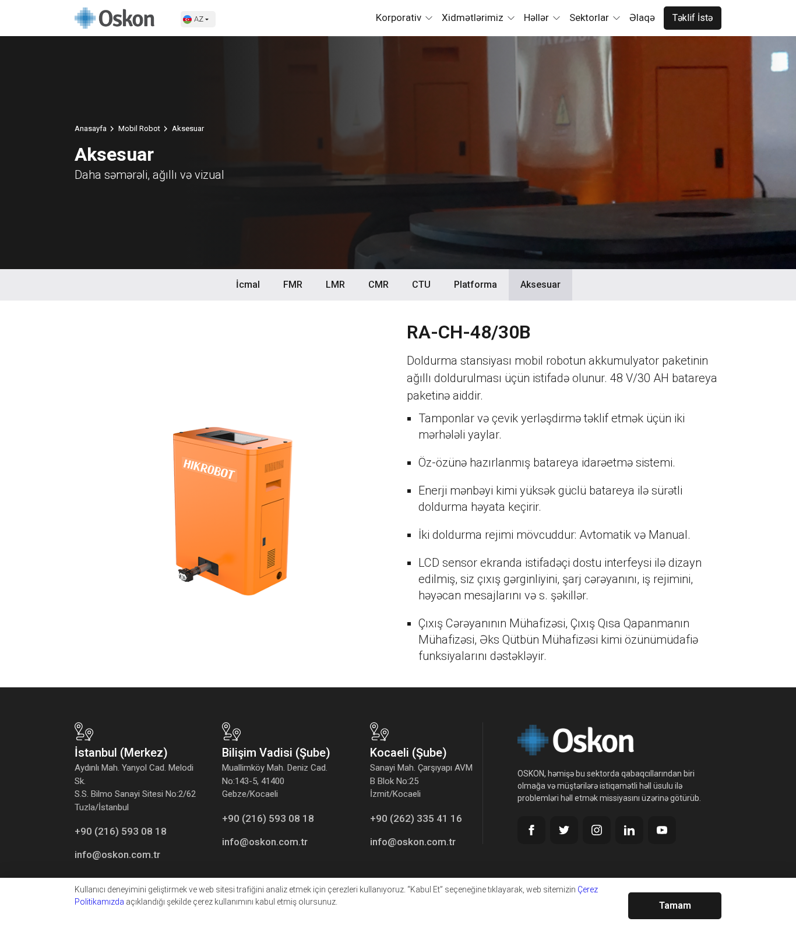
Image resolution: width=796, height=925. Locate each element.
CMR (378, 284)
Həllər (536, 17)
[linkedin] (629, 830)
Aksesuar (540, 284)
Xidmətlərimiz (472, 17)
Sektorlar (589, 17)
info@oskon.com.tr (117, 854)
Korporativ (398, 17)
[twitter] (564, 830)
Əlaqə (642, 17)
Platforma (475, 284)
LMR (335, 284)
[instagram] (597, 830)
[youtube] (662, 830)
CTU (421, 284)
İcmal (248, 284)
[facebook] (531, 830)
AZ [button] (198, 19)
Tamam (675, 905)
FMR (292, 284)
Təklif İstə (692, 17)
